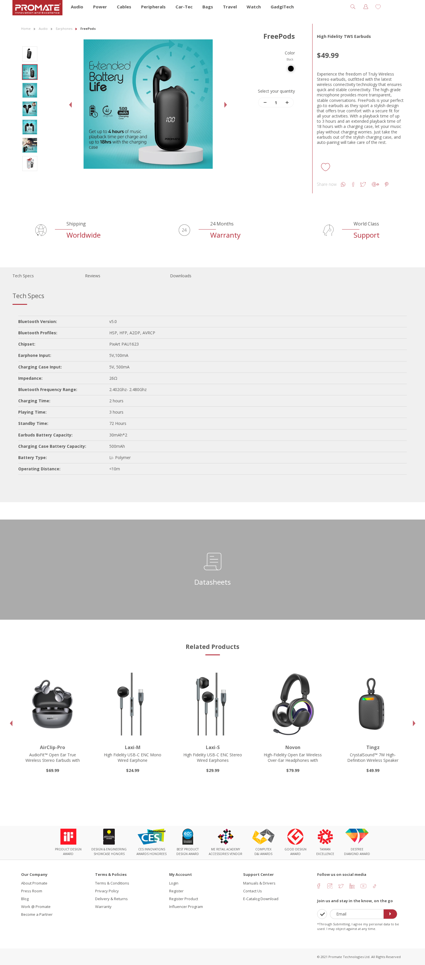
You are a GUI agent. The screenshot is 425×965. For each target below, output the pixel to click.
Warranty (103, 906)
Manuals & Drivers (259, 883)
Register (176, 891)
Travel (230, 7)
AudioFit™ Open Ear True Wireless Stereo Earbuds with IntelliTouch (52, 760)
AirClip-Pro (52, 747)
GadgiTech (282, 7)
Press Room (31, 891)
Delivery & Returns (111, 898)
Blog (25, 898)
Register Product (183, 898)
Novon (292, 747)
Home (26, 28)
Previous (72, 109)
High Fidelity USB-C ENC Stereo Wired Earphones (212, 757)
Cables (124, 7)
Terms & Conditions (112, 883)
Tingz (373, 747)
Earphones (64, 28)
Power (100, 7)
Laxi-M (133, 747)
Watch (254, 7)
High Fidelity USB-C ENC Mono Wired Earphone (132, 757)
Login (173, 883)
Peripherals (153, 7)
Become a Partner (37, 914)
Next (227, 109)
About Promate (34, 883)
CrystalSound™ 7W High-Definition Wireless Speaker (372, 757)
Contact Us (252, 891)
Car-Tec (184, 7)
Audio (77, 7)
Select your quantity (276, 91)
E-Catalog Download (260, 898)
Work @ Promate (36, 906)
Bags (207, 7)
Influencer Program (186, 906)
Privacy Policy (107, 891)
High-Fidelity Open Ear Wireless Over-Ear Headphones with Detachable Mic (293, 760)
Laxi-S (213, 747)
